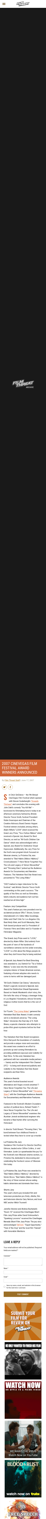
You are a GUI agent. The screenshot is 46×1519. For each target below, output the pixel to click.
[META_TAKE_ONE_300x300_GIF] (23, 1343)
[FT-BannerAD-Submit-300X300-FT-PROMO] (23, 1303)
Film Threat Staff (12, 780)
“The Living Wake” (21, 1011)
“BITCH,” (20, 1224)
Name (6, 1268)
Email (6, 1276)
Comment (7, 1255)
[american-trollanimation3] (23, 1500)
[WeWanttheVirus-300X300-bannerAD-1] (23, 1421)
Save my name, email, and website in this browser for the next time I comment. (24, 1286)
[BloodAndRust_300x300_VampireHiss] (23, 1460)
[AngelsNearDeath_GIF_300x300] (23, 1382)
